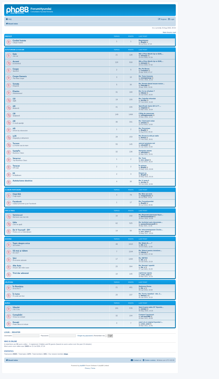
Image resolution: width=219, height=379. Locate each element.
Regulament (143, 40)
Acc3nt (143, 100)
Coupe (16, 69)
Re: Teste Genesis (146, 76)
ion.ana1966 (145, 316)
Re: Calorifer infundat (147, 98)
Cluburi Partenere (13, 190)
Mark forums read (169, 32)
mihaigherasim (147, 115)
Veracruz (17, 158)
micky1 (143, 309)
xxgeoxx (144, 108)
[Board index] (18, 9)
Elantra (16, 91)
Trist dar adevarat (21, 273)
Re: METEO (143, 258)
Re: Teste (142, 158)
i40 (14, 121)
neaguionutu (146, 196)
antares (144, 123)
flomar (143, 137)
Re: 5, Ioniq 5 (144, 180)
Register (16, 332)
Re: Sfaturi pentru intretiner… (150, 250)
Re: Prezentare (144, 128)
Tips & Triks (10, 210)
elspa (66, 354)
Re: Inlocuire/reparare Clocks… (151, 230)
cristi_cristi (145, 275)
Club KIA (17, 194)
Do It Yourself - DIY (21, 230)
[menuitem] (9, 19)
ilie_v (143, 245)
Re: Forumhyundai (146, 201)
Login (7, 332)
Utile (15, 222)
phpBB (82, 365)
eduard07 (144, 145)
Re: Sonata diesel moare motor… (152, 84)
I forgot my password (85, 336)
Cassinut (144, 70)
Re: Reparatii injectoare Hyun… (151, 215)
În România (18, 286)
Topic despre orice (21, 243)
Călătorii (9, 282)
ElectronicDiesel (147, 216)
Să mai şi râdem (20, 251)
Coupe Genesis (20, 76)
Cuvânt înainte (19, 40)
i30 (14, 114)
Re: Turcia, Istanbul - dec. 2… (150, 294)
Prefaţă (8, 36)
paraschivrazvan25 (148, 224)
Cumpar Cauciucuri (146, 315)
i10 (14, 99)
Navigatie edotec (145, 151)
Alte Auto (17, 266)
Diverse (8, 239)
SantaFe (16, 151)
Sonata (16, 84)
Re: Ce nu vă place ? (147, 91)
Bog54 (143, 42)
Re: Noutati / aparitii (146, 265)
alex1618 (144, 152)
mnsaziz (144, 55)
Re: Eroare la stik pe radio (149, 136)
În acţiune (142, 165)
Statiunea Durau (145, 286)
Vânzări (16, 307)
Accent (16, 61)
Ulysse (143, 93)
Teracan (16, 166)
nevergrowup (146, 78)
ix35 (14, 136)
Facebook (17, 201)
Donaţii (16, 322)
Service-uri (18, 215)
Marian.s (144, 295)
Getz (15, 54)
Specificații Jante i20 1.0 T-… (150, 106)
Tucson (16, 143)
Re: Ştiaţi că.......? (145, 243)
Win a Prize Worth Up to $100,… (151, 54)
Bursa (7, 303)
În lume (16, 294)
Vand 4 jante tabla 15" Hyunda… (151, 307)
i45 (14, 128)
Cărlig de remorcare (146, 113)
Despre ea (142, 173)
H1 (14, 173)
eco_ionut (145, 160)
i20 (14, 106)
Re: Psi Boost (144, 69)
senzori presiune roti (147, 143)
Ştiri (15, 258)
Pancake (144, 85)
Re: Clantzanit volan (147, 121)
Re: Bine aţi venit (145, 194)
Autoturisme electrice (22, 181)
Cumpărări (17, 315)
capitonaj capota (145, 273)
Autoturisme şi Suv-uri (14, 50)
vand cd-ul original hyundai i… (151, 322)
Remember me (99, 336)
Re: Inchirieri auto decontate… (151, 222)
